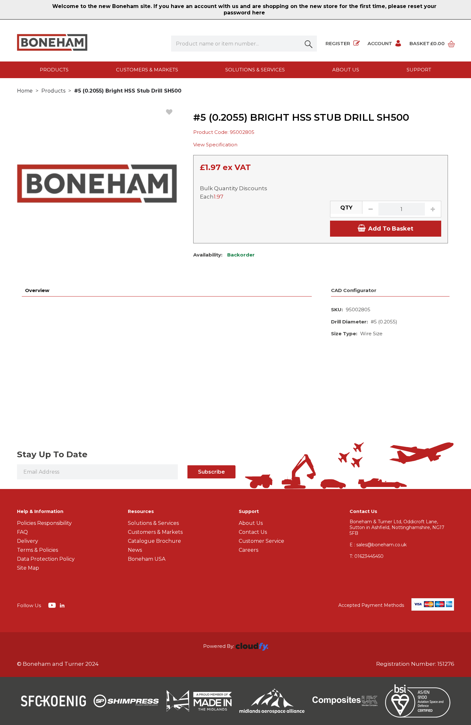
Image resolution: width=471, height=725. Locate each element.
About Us (251, 523)
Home (25, 91)
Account (380, 43)
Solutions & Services (255, 70)
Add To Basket (390, 228)
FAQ (22, 532)
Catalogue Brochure (154, 541)
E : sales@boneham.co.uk (378, 545)
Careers (248, 550)
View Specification (215, 145)
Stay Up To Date (52, 454)
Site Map (28, 568)
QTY (346, 207)
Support (419, 70)
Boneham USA (146, 559)
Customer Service (261, 541)
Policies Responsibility (44, 523)
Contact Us (253, 532)
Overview (37, 290)
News (135, 550)
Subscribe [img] (211, 472)
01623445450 (367, 556)
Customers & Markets (147, 70)
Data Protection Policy (46, 559)
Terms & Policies (37, 550)
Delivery (27, 541)
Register (338, 43)
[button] (309, 44)
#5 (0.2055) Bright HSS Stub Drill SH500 (127, 91)
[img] (52, 604)
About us (345, 70)
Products (54, 70)
